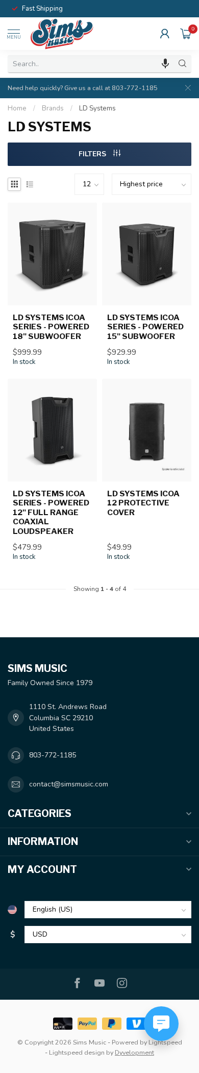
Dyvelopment (134, 1052)
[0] (185, 33)
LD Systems (97, 108)
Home (17, 108)
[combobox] (91, 63)
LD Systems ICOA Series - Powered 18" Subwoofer (51, 327)
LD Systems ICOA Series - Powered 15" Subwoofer (145, 327)
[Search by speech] (165, 63)
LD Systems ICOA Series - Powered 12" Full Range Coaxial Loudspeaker (51, 512)
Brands (53, 108)
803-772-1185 (52, 755)
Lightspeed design (77, 1052)
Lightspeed (165, 1042)
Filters (93, 154)
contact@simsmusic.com (68, 784)
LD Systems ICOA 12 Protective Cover (143, 503)
